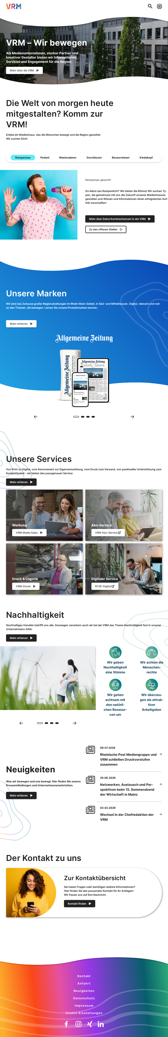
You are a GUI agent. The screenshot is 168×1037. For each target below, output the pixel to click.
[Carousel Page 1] (75, 417)
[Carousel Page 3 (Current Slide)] (51, 723)
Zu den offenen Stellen (103, 229)
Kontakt (84, 976)
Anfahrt (84, 983)
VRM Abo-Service (106, 532)
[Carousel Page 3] (88, 417)
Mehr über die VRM (22, 70)
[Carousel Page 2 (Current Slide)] (81, 417)
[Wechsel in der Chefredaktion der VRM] (160, 817)
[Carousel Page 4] (93, 417)
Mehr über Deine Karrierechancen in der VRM (117, 219)
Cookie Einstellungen (84, 1013)
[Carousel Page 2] (45, 723)
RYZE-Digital (103, 586)
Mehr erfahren (19, 323)
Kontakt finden (77, 903)
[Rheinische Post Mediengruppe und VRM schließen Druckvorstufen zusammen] (160, 759)
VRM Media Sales (27, 532)
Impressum (84, 1005)
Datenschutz (84, 998)
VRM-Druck (23, 586)
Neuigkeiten (84, 991)
